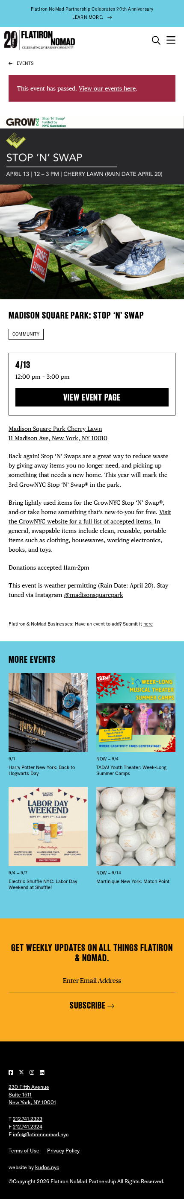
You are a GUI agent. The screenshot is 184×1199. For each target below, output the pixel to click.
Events (25, 63)
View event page (92, 397)
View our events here (107, 88)
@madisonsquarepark (93, 594)
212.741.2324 (27, 1126)
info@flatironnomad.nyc (40, 1134)
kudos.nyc (47, 1167)
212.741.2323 (27, 1119)
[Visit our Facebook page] (12, 1072)
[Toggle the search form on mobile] (156, 40)
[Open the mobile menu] (170, 40)
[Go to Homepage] (38, 40)
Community (26, 334)
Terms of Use (24, 1150)
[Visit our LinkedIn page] (42, 1072)
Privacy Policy (63, 1150)
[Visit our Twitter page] (22, 1072)
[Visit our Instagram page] (33, 1072)
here (148, 624)
